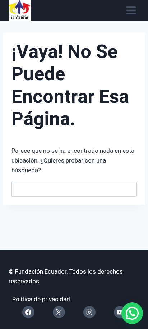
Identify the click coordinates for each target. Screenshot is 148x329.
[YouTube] (120, 312)
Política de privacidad (41, 299)
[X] (59, 312)
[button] (132, 313)
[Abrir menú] (130, 10)
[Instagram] (89, 312)
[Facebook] (28, 312)
